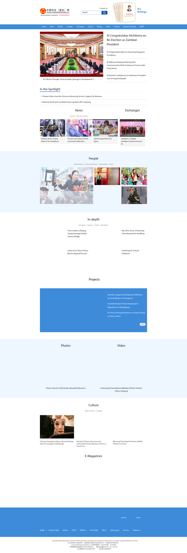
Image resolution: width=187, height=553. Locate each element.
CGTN (74, 535)
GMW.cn (83, 535)
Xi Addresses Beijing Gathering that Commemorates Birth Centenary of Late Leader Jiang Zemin (126, 65)
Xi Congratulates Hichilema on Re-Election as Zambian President (126, 40)
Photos (99, 27)
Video (108, 27)
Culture (90, 27)
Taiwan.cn (136, 535)
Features (90, 225)
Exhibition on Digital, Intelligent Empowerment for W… (131, 141)
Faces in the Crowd (91, 164)
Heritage (99, 411)
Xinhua (65, 535)
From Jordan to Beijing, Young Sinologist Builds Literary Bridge (77, 234)
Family (97, 225)
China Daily (94, 535)
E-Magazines (93, 456)
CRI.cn (104, 535)
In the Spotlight (50, 89)
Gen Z (111, 164)
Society (72, 116)
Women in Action (82, 116)
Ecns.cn (126, 535)
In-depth (69, 27)
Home (44, 27)
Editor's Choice (90, 411)
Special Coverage (129, 27)
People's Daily (54, 535)
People (60, 27)
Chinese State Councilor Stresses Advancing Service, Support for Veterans (72, 96)
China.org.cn (115, 535)
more (143, 324)
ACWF (142, 27)
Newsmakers (103, 164)
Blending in (104, 225)
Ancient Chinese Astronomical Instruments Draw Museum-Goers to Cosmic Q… (91, 444)
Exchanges (80, 27)
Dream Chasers (78, 164)
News (52, 27)
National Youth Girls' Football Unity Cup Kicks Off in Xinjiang (66, 102)
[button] (99, 79)
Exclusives (82, 225)
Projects (117, 27)
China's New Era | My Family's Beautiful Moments (66, 388)
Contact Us (104, 8)
